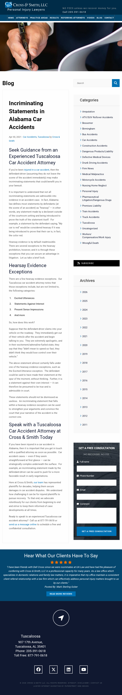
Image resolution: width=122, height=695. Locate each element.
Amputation (88, 111)
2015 (84, 389)
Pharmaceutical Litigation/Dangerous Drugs (97, 199)
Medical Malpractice (93, 174)
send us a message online (23, 524)
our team (38, 482)
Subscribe (87, 263)
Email (82, 490)
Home (11, 18)
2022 (84, 327)
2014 (84, 398)
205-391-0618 (77, 12)
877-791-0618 (37, 655)
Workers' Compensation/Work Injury (96, 236)
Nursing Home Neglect (94, 185)
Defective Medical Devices (96, 157)
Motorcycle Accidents (94, 179)
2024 (84, 309)
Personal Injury (90, 191)
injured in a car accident (36, 169)
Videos (91, 18)
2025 (84, 301)
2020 (84, 345)
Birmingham (88, 128)
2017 (84, 371)
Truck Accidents (90, 217)
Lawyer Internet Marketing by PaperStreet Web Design (61, 686)
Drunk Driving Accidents (95, 162)
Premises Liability (91, 205)
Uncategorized (90, 228)
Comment (85, 504)
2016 (84, 380)
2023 (84, 318)
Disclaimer (83, 683)
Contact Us (96, 683)
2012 (84, 416)
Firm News (88, 168)
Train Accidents (90, 211)
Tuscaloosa (43, 137)
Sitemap (72, 683)
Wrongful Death (90, 243)
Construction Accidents (94, 145)
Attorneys (22, 18)
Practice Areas (39, 18)
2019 (84, 354)
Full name (84, 461)
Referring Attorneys (73, 18)
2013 (84, 407)
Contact (109, 18)
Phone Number (87, 476)
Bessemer (87, 123)
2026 (84, 292)
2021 (84, 336)
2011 (84, 424)
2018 (84, 362)
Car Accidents (30, 137)
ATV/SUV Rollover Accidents (97, 117)
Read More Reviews (61, 594)
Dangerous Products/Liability (97, 151)
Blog (99, 18)
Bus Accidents (90, 134)
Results (54, 18)
